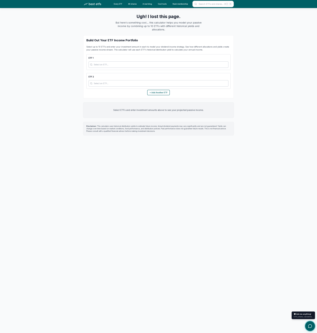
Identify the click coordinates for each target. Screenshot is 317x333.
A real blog (147, 4)
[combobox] (213, 4)
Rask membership (180, 4)
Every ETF (118, 4)
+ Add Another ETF (158, 92)
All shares (132, 4)
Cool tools (162, 4)
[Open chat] (310, 326)
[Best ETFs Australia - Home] (92, 4)
